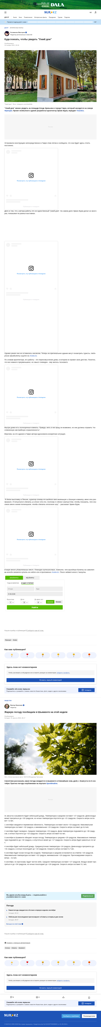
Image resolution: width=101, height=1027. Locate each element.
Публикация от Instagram (31, 206)
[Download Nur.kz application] (50, 4)
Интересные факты (40, 17)
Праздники (52, 17)
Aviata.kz (33, 356)
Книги (15, 17)
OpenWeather (51, 783)
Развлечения (28, 17)
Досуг (6, 17)
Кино (20, 17)
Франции (8, 111)
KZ (91, 12)
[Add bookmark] (89, 997)
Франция (8, 640)
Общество (8, 700)
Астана (7, 948)
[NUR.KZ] (50, 12)
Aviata (15, 640)
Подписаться (88, 896)
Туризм (60, 17)
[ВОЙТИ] (96, 12)
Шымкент (22, 948)
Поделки (67, 17)
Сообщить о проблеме (71, 1016)
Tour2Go (80, 111)
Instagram (88, 690)
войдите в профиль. (63, 672)
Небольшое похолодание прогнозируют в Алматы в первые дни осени (36, 917)
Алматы (14, 948)
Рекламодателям (89, 1016)
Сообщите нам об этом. (35, 630)
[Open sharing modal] (63, 997)
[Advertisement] (50, 126)
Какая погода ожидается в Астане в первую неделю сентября (32, 910)
